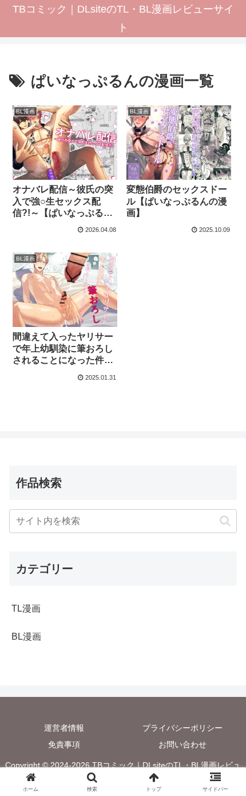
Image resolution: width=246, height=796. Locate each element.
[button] (225, 520)
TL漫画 (26, 608)
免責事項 (64, 744)
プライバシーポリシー (182, 727)
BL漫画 (26, 636)
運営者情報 (64, 727)
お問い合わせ (182, 744)
